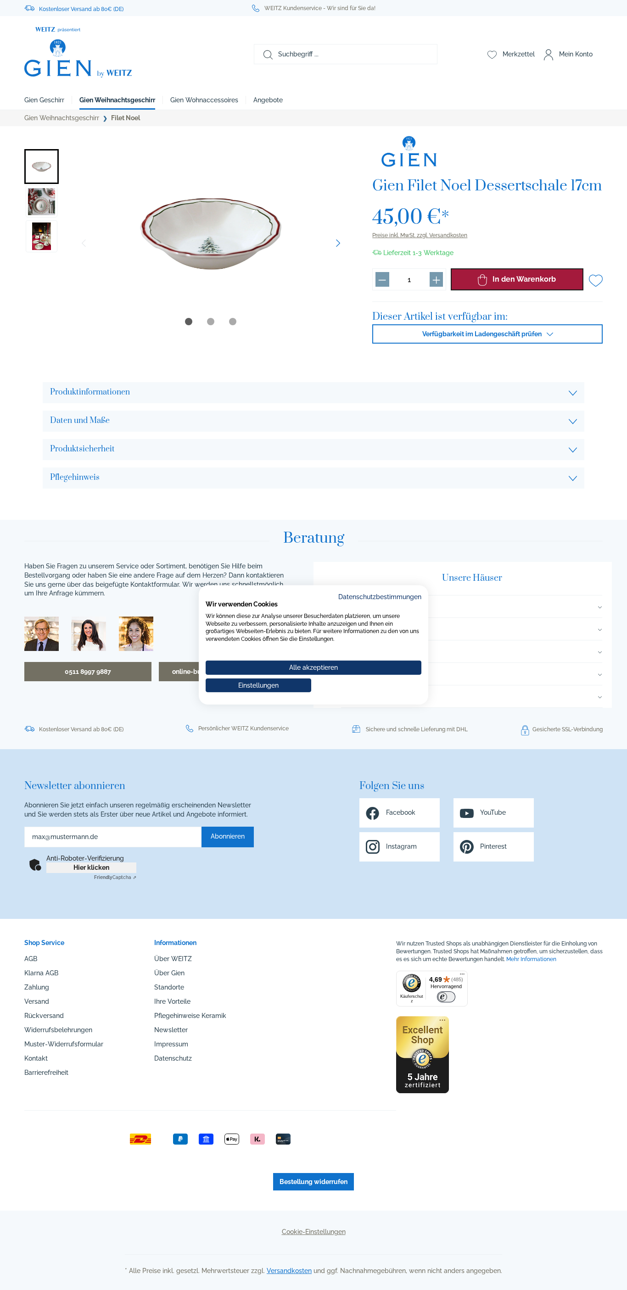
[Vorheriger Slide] (83, 243)
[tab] (188, 321)
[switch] (446, 996)
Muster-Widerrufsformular (63, 1044)
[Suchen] (263, 54)
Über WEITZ (173, 958)
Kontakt (36, 1058)
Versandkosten (289, 1270)
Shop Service (44, 942)
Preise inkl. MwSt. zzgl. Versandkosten (419, 235)
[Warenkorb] (602, 54)
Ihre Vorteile (172, 1001)
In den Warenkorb (523, 279)
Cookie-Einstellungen (314, 1231)
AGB (30, 958)
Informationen (175, 942)
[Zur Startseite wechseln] (114, 52)
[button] (41, 166)
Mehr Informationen (531, 959)
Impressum (171, 1044)
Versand (36, 1001)
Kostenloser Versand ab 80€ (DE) (81, 9)
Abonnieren (228, 836)
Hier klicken (91, 867)
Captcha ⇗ (115, 877)
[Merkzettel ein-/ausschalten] (596, 281)
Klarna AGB (41, 973)
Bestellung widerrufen (313, 1181)
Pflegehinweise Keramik (190, 1015)
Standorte (169, 987)
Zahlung (36, 987)
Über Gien (169, 973)
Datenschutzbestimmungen (379, 597)
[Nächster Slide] (338, 243)
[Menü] (462, 976)
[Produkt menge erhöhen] (436, 279)
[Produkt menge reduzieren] (382, 279)
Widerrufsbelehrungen (58, 1030)
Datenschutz (173, 1058)
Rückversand (44, 1015)
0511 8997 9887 (88, 671)
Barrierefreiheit (46, 1072)
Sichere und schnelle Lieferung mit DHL (417, 729)
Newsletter (171, 1030)
